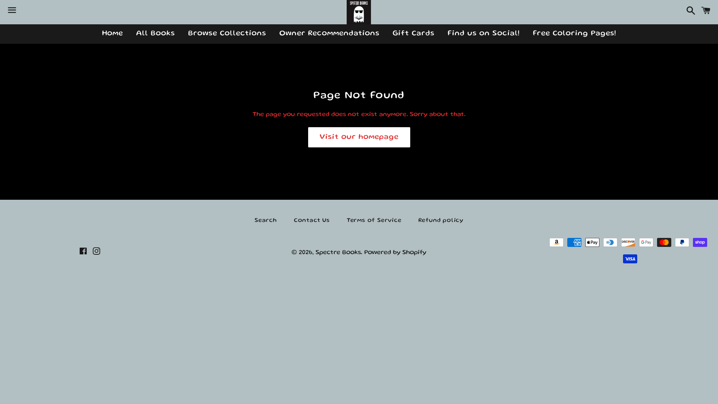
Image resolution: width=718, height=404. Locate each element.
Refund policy (440, 220)
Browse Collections (227, 33)
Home (112, 33)
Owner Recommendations (329, 33)
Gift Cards (414, 33)
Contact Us (312, 220)
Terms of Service (374, 220)
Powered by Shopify (395, 252)
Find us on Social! (484, 33)
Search (266, 220)
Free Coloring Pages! (574, 33)
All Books (155, 33)
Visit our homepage (359, 137)
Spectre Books (338, 252)
